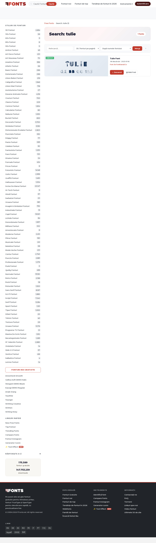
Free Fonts (49, 23)
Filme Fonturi (11, 238)
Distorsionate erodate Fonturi (18, 130)
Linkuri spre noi (131, 505)
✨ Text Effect (14, 447)
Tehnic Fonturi (11, 318)
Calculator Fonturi (13, 110)
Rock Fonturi (11, 282)
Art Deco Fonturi (12, 54)
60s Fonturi (10, 38)
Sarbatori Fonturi (13, 198)
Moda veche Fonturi (14, 250)
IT (33, 528)
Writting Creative (13, 404)
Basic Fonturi (11, 70)
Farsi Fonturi (10, 154)
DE (13, 528)
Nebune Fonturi (12, 114)
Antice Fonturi (11, 50)
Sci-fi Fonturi (11, 294)
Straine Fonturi (12, 158)
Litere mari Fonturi (13, 86)
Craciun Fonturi (12, 98)
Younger (9, 400)
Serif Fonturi (10, 302)
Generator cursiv (12, 443)
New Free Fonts (12, 423)
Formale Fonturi (12, 162)
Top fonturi (10, 427)
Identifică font (99, 495)
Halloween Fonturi (13, 182)
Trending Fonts (12, 431)
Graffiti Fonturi (12, 178)
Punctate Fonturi (13, 134)
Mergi (137, 48)
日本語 (17, 532)
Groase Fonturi (12, 326)
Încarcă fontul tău (70, 516)
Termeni (128, 502)
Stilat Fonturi (11, 314)
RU (50, 528)
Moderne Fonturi (12, 234)
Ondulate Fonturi (13, 346)
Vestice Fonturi (12, 354)
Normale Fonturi (12, 274)
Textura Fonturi (12, 322)
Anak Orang (10, 392)
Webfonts (67, 509)
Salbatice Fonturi (13, 358)
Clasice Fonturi (12, 102)
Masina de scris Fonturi (15, 334)
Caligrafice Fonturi (13, 82)
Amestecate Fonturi (14, 230)
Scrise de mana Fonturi (15, 186)
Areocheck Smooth (14, 376)
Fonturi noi (66, 4)
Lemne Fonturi (11, 362)
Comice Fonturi (12, 106)
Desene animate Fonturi (16, 94)
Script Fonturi (11, 298)
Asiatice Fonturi (12, 62)
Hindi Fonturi (11, 194)
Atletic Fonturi (11, 66)
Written (8, 408)
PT (38, 528)
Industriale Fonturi (13, 210)
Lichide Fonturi (12, 218)
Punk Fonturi (11, 266)
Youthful (9, 396)
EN (8, 528)
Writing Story (11, 412)
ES (18, 528)
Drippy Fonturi (11, 138)
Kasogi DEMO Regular (15, 388)
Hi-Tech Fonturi (12, 190)
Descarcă (118, 72)
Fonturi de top (81, 4)
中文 (44, 528)
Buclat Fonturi (11, 118)
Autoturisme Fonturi (14, 90)
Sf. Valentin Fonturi (13, 342)
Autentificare (143, 4)
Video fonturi (130, 509)
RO (23, 528)
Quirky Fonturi (11, 270)
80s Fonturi (10, 42)
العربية (9, 532)
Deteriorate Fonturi (14, 74)
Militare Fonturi (12, 226)
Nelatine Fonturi (12, 246)
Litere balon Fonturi (14, 78)
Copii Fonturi (11, 214)
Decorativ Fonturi (13, 122)
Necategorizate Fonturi (15, 338)
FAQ (126, 498)
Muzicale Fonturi (12, 242)
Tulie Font (115, 58)
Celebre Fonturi (12, 146)
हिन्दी (23, 532)
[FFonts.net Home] (15, 4)
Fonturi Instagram (13, 439)
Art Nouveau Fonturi (14, 58)
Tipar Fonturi (11, 310)
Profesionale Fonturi (14, 262)
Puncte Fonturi (12, 258)
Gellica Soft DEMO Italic (15, 380)
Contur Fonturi (11, 254)
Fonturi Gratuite (70, 495)
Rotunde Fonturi (12, 286)
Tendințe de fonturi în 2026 (104, 4)
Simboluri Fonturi (13, 126)
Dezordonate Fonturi (14, 222)
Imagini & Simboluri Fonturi (17, 206)
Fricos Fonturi (11, 166)
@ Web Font (131, 72)
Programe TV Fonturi (14, 330)
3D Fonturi (10, 30)
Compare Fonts (12, 435)
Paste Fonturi (11, 142)
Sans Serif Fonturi (13, 290)
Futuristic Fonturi (13, 170)
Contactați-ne (130, 495)
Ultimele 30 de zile (132, 512)
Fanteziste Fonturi (13, 150)
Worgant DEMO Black (15, 384)
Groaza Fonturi (12, 202)
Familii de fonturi (70, 512)
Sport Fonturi (11, 306)
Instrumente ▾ (126, 4)
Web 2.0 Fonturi (12, 350)
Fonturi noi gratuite (23, 370)
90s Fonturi (10, 46)
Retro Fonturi (11, 278)
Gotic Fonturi (11, 174)
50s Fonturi (10, 34)
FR (29, 528)
